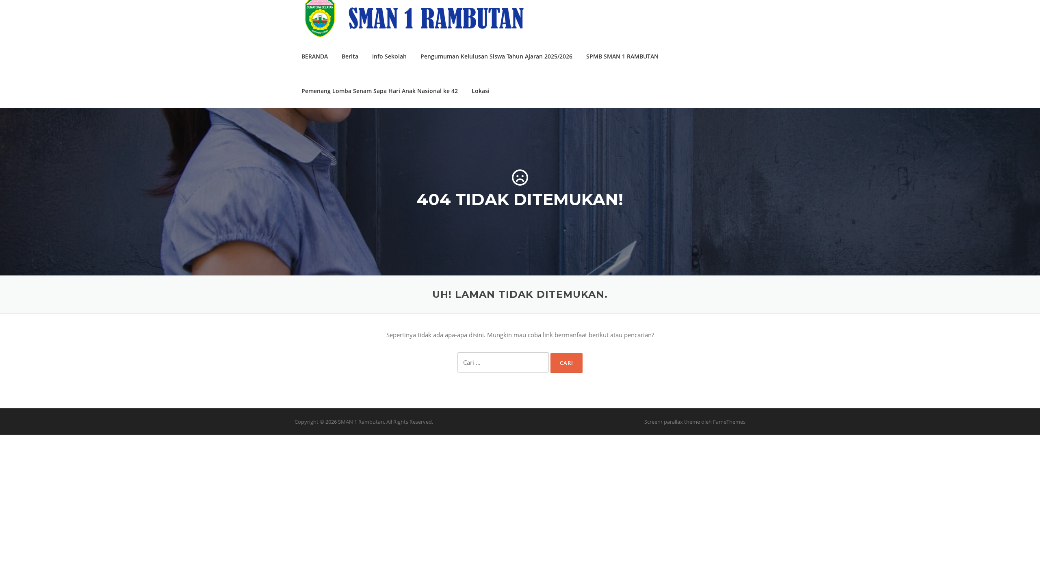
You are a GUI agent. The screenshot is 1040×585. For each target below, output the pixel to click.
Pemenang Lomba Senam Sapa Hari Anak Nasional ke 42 (379, 91)
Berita (350, 56)
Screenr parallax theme (672, 421)
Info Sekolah (389, 56)
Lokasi (481, 91)
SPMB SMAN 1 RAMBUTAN (622, 56)
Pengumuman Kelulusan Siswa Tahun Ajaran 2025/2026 (496, 56)
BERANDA (314, 56)
